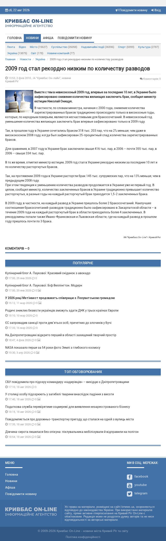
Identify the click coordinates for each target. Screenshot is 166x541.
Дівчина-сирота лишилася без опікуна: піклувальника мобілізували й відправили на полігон (72, 431)
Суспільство (64, 47)
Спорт (126, 47)
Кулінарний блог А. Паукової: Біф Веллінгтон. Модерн (43, 285)
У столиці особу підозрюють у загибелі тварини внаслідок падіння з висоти (59, 394)
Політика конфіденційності (83, 537)
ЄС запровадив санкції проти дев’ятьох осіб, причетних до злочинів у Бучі (58, 322)
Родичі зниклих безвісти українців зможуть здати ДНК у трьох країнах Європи (61, 310)
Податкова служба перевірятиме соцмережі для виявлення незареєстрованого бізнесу (67, 406)
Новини (32, 38)
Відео (22, 47)
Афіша (48, 38)
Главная (10, 59)
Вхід (157, 10)
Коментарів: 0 (152, 79)
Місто (38, 47)
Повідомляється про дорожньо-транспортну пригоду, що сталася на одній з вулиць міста (69, 419)
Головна (14, 38)
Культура (148, 47)
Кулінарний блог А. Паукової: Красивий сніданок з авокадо (47, 273)
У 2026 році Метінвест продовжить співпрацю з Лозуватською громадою (60, 298)
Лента (11, 47)
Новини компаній (61, 53)
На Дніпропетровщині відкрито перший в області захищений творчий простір (61, 335)
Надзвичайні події (97, 47)
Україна (17, 53)
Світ (37, 53)
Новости (25, 59)
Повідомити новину (133, 10)
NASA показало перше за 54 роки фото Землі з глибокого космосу (52, 347)
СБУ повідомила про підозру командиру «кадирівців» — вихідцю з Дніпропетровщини (67, 382)
